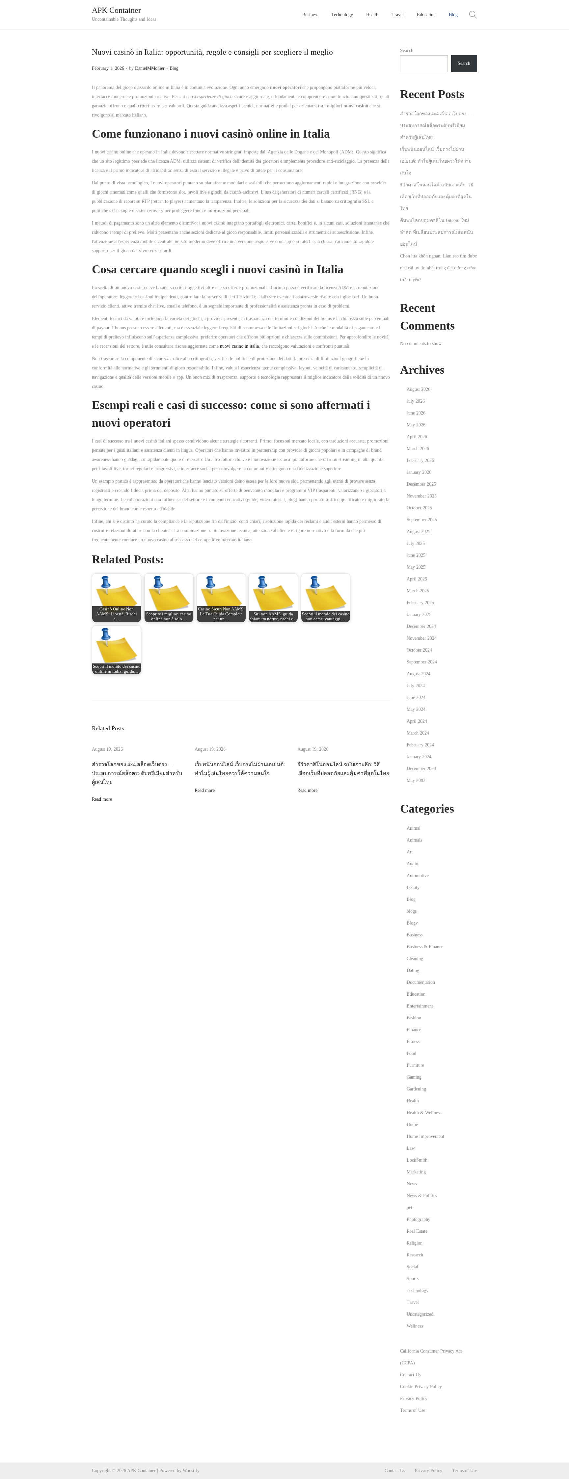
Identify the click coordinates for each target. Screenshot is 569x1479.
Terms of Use (412, 1410)
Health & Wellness (424, 1112)
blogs (412, 911)
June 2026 (416, 413)
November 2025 (422, 496)
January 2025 (419, 614)
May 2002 (416, 780)
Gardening (416, 1089)
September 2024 (422, 661)
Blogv (412, 923)
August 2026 (418, 389)
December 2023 (421, 768)
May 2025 (416, 567)
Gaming (414, 1077)
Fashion (414, 1017)
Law (411, 1148)
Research (415, 1254)
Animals (414, 840)
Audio (412, 863)
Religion (414, 1243)
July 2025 (416, 543)
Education (416, 994)
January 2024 (419, 756)
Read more (102, 799)
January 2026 (419, 472)
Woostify (191, 1470)
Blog (174, 68)
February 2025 (420, 602)
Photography (418, 1219)
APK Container (116, 10)
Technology (417, 1290)
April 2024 (417, 721)
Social (412, 1266)
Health (413, 1100)
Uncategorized (420, 1314)
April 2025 (417, 579)
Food (411, 1053)
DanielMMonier (150, 68)
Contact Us (410, 1374)
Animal (413, 828)
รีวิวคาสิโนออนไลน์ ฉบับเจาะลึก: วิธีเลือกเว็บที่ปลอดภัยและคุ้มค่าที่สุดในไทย (437, 196)
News (412, 1183)
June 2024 (416, 697)
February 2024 (420, 744)
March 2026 (418, 448)
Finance (414, 1029)
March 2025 (418, 590)
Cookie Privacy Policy (421, 1386)
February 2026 (420, 460)
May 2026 (416, 424)
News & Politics (422, 1195)
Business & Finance (425, 946)
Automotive (418, 875)
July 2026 (416, 401)
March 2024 (418, 733)
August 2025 (418, 531)
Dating (413, 970)
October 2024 (419, 650)
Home (412, 1124)
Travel (413, 1302)
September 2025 (422, 519)
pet (409, 1207)
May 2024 (416, 709)
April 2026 (417, 436)
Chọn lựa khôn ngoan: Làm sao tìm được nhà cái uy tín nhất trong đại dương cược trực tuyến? (438, 268)
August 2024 (418, 673)
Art (410, 851)
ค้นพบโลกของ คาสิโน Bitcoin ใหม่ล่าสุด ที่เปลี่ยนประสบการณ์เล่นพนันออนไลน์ (436, 232)
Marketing (416, 1172)
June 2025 (416, 555)
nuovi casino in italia (239, 346)
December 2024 (421, 626)
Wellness (415, 1326)
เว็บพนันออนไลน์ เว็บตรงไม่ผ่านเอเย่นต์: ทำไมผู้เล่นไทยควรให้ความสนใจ (436, 161)
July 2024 (416, 685)
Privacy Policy (413, 1398)
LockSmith (417, 1160)
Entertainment (420, 1006)
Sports (413, 1278)
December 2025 (421, 484)
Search (407, 50)
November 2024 (422, 638)
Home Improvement (425, 1136)
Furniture (415, 1065)
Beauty (413, 887)
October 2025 (419, 507)
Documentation (421, 982)
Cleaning (415, 958)
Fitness (413, 1041)
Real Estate (417, 1231)
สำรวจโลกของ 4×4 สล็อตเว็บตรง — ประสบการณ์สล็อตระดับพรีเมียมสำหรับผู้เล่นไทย (137, 773)
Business (414, 934)
